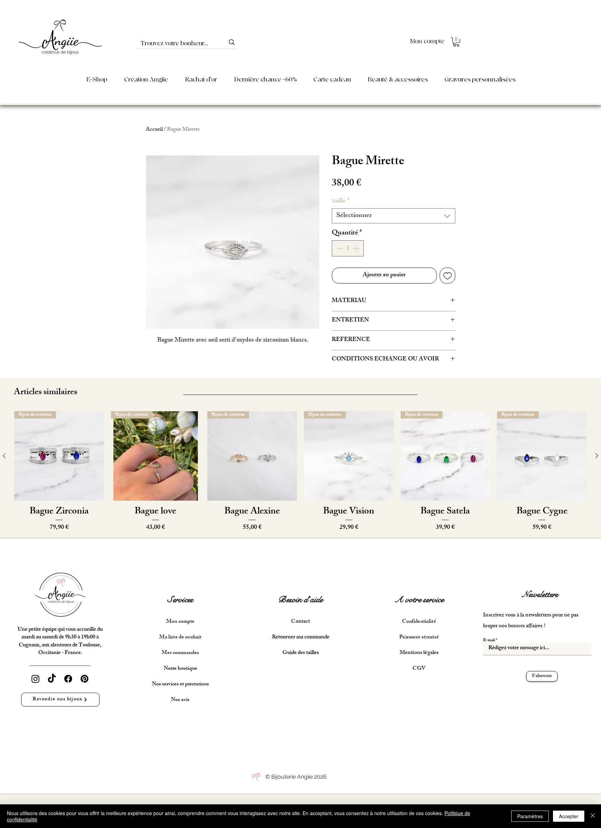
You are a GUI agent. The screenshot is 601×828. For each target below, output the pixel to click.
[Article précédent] (4, 456)
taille (341, 201)
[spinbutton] (348, 248)
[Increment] (357, 248)
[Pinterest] (84, 679)
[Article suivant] (597, 456)
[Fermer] (592, 816)
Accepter (568, 816)
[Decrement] (339, 248)
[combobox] (393, 215)
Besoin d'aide (300, 599)
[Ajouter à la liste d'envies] (448, 276)
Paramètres (530, 816)
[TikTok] (52, 679)
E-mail (489, 640)
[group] (300, 472)
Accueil (154, 130)
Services (180, 599)
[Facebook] (68, 679)
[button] (456, 42)
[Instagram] (35, 679)
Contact (300, 622)
